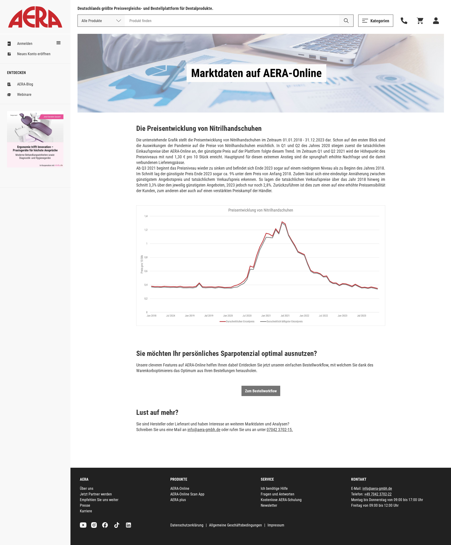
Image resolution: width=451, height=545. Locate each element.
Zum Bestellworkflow (261, 391)
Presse (85, 505)
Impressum (276, 525)
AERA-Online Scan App (187, 494)
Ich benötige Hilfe (274, 488)
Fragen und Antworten (277, 494)
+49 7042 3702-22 (378, 494)
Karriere (86, 511)
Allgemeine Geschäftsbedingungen (235, 525)
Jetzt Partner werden (96, 494)
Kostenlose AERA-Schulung (281, 500)
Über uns (86, 488)
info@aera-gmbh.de (203, 429)
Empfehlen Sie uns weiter (99, 500)
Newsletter (269, 505)
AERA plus (178, 500)
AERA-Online (179, 488)
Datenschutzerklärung (186, 525)
